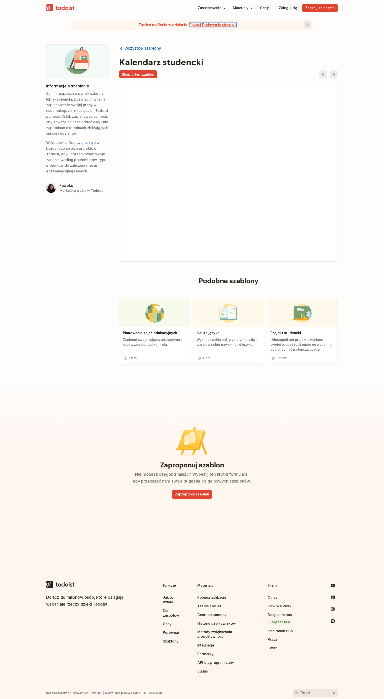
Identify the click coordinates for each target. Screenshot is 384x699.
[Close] (307, 24)
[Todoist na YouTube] (333, 586)
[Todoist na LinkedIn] (333, 598)
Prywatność (80, 693)
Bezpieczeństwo (57, 693)
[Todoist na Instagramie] (333, 610)
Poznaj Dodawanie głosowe (212, 24)
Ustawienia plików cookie (122, 693)
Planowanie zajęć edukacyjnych (150, 333)
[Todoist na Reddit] (333, 621)
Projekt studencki (285, 333)
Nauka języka (208, 333)
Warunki (96, 693)
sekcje (90, 142)
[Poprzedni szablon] (323, 74)
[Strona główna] (60, 8)
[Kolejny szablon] (334, 74)
